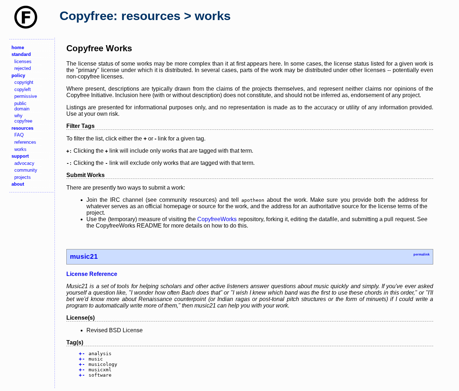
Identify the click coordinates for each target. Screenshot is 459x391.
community (25, 170)
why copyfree (23, 118)
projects (22, 177)
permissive (25, 96)
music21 (84, 256)
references (25, 142)
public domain (21, 106)
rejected (22, 68)
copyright (23, 82)
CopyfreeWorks (217, 219)
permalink (421, 254)
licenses (23, 61)
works (20, 149)
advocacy (24, 163)
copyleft (22, 89)
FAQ (19, 135)
